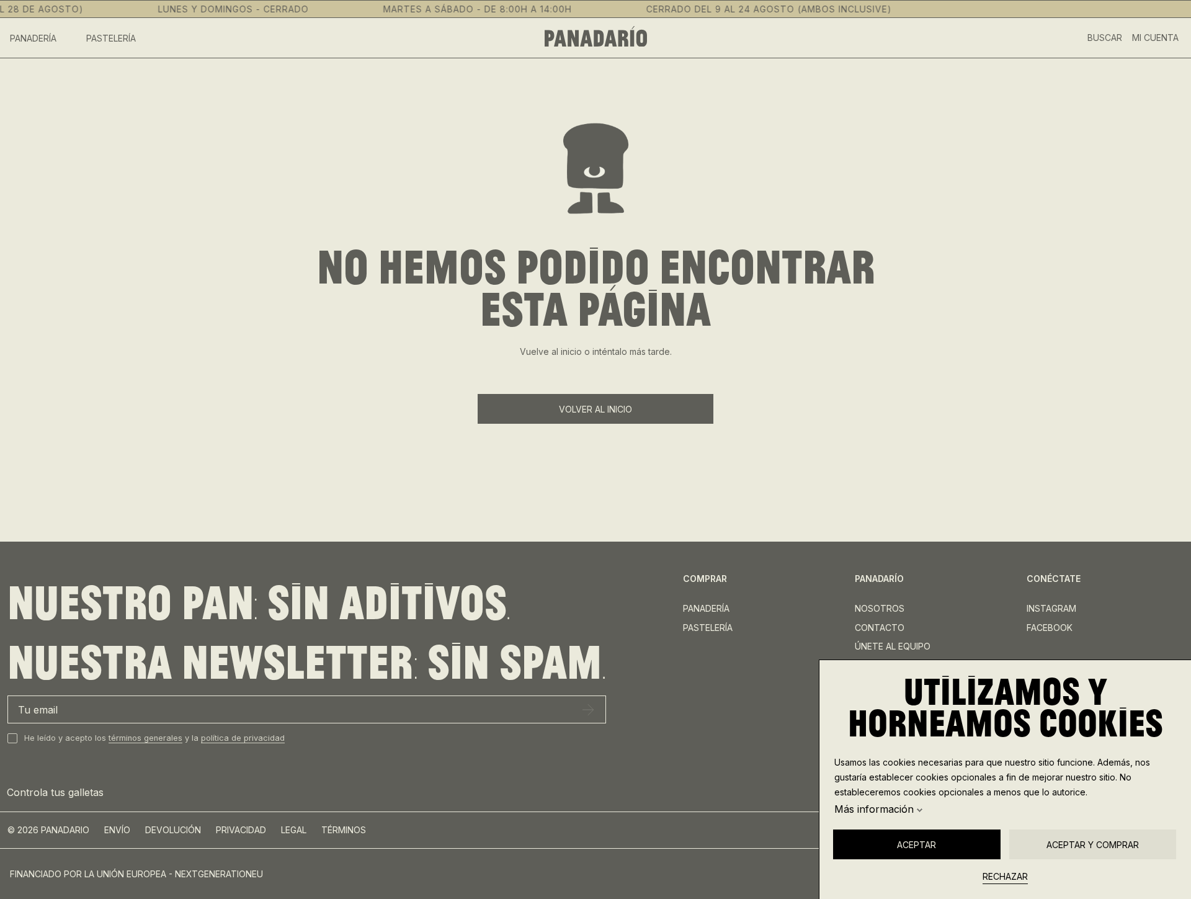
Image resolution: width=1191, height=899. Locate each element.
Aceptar (916, 844)
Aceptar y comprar (1092, 844)
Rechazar (1005, 876)
